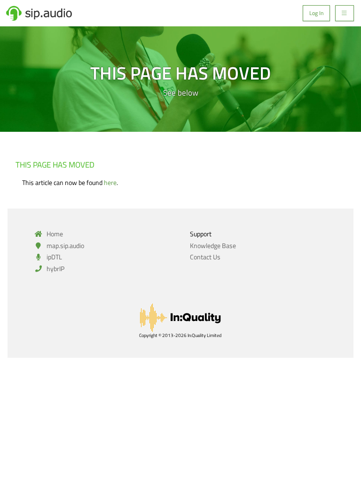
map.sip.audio (64, 245)
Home (54, 234)
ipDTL (53, 257)
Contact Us (205, 257)
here (110, 182)
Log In (316, 13)
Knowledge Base (213, 245)
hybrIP (54, 268)
